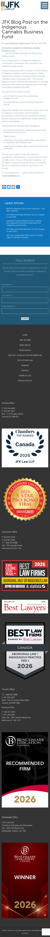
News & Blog (25, 350)
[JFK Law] (10, 9)
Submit (25, 319)
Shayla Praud (24, 43)
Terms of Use (25, 376)
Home (25, 335)
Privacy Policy (25, 381)
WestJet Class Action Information (25, 355)
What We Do (25, 345)
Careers (25, 365)
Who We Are (25, 340)
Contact (25, 370)
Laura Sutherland (11, 43)
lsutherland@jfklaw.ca (10, 175)
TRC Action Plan (25, 360)
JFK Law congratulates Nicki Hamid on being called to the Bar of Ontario (24, 236)
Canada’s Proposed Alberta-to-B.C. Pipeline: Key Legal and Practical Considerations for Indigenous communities (24, 223)
